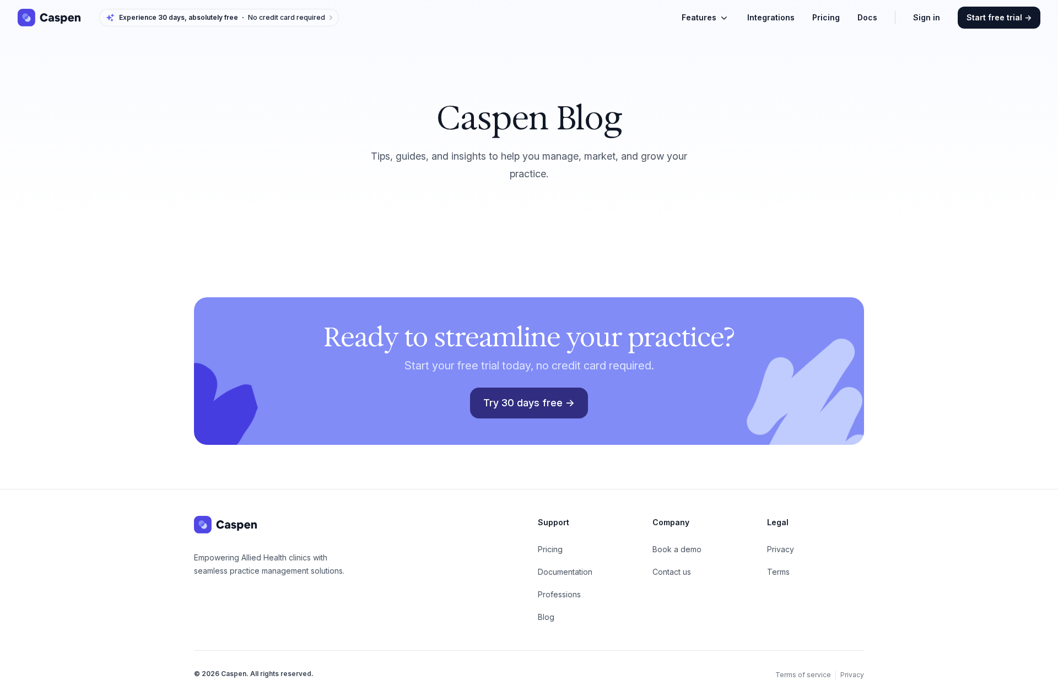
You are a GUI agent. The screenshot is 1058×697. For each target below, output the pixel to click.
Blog (546, 617)
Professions (559, 594)
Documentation (565, 571)
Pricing (826, 17)
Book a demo (676, 549)
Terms (778, 571)
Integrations (771, 17)
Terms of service (803, 675)
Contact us (671, 571)
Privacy (780, 549)
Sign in (926, 17)
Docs (867, 17)
